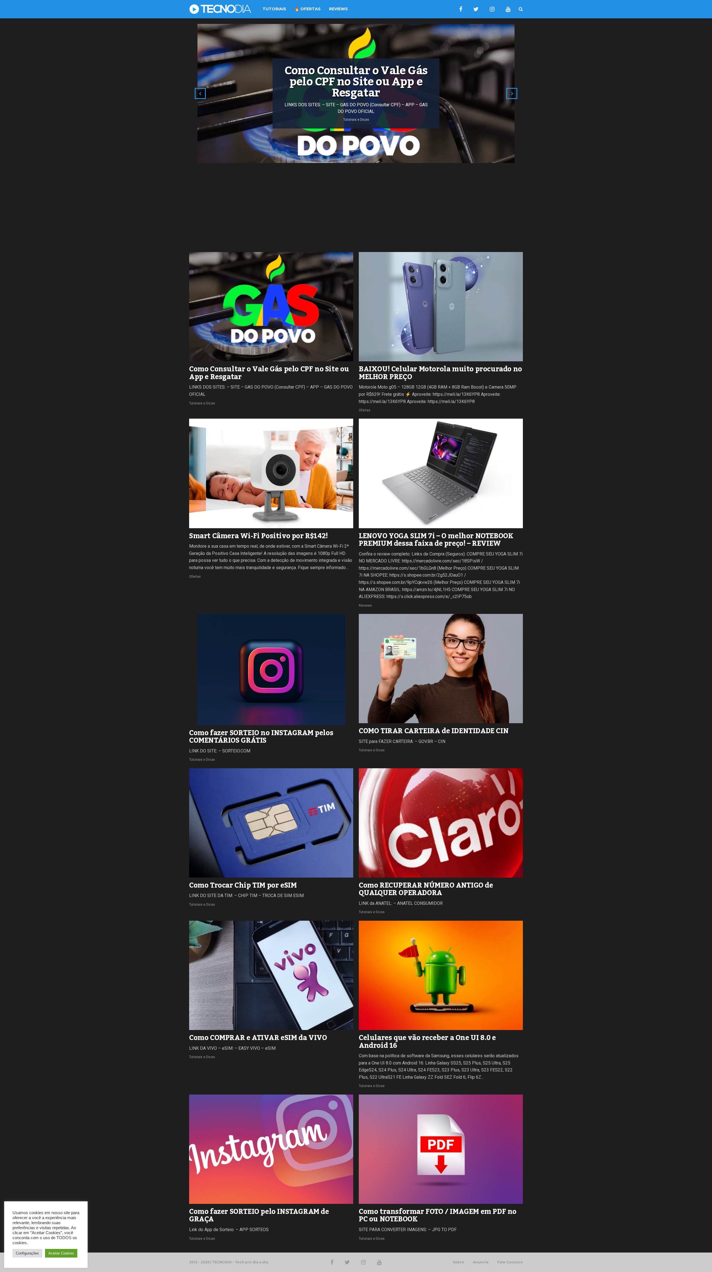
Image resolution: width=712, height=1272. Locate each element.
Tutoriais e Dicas (202, 403)
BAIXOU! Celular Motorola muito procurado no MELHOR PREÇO (440, 373)
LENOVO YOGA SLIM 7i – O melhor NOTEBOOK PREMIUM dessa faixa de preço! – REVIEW (436, 540)
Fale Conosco (510, 1262)
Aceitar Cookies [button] (61, 1253)
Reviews (365, 605)
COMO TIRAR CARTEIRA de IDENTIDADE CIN (433, 731)
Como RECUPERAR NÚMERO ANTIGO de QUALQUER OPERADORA (426, 889)
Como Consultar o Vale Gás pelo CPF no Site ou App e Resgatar (269, 373)
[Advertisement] (356, 207)
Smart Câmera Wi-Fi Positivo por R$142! (258, 536)
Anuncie (481, 1262)
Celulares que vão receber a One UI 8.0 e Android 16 (427, 1042)
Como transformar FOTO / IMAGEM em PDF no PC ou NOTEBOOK (437, 1215)
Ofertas (364, 410)
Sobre (458, 1262)
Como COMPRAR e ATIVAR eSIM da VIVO (258, 1038)
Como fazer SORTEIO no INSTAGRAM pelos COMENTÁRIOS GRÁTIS (261, 737)
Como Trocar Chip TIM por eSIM (242, 885)
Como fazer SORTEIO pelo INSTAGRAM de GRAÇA (259, 1215)
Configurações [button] (27, 1253)
